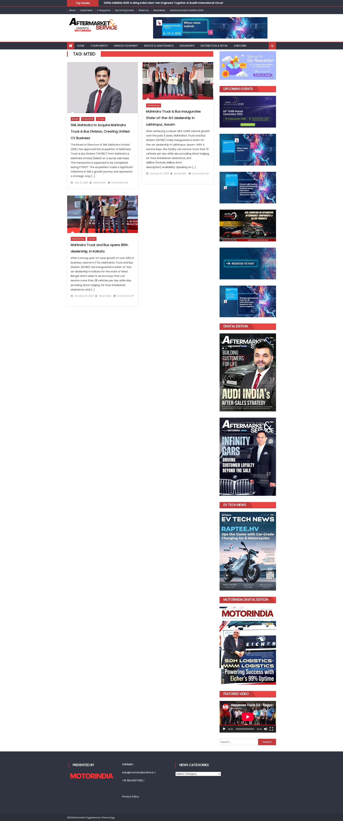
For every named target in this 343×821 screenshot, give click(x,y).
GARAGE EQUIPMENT (126, 45)
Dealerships (153, 105)
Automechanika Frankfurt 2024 (186, 10)
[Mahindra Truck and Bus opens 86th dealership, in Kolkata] (102, 214)
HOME (80, 45)
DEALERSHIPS (187, 45)
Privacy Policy (130, 796)
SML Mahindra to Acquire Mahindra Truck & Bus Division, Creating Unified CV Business (100, 131)
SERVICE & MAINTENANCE (159, 45)
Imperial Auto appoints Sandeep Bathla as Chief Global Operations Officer (150, 4)
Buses (75, 118)
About (72, 10)
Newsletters (159, 10)
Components (99, 45)
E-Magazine (103, 10)
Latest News (86, 10)
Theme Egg (108, 817)
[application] (248, 717)
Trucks (100, 118)
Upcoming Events (124, 10)
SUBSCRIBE (240, 45)
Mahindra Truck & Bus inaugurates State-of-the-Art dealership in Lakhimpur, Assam (173, 118)
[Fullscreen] (271, 729)
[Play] (224, 729)
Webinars (143, 10)
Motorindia (99, 182)
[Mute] (265, 729)
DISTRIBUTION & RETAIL (214, 45)
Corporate (87, 118)
